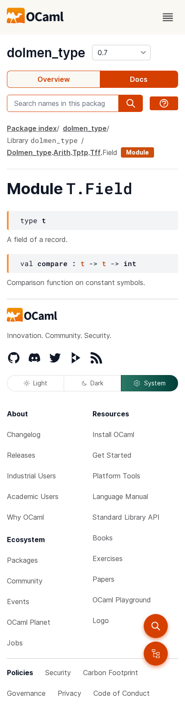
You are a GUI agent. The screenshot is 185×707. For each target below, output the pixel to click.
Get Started (112, 455)
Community (25, 581)
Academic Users (33, 496)
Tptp (80, 152)
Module (137, 152)
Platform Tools (116, 475)
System (155, 383)
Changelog (23, 434)
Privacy (69, 693)
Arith (62, 152)
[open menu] (168, 17)
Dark (96, 383)
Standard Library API (126, 517)
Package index (32, 128)
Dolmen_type (29, 152)
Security (58, 672)
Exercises (107, 558)
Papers (103, 579)
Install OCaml (113, 434)
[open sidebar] (156, 654)
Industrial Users (31, 475)
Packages (22, 560)
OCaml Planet (28, 622)
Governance (26, 693)
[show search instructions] (164, 103)
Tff (95, 152)
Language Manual (120, 496)
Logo (100, 620)
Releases (21, 455)
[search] (156, 626)
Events (18, 601)
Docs (139, 79)
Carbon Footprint (110, 672)
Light (40, 383)
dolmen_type (46, 52)
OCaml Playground (121, 599)
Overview (53, 79)
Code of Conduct (121, 693)
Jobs (15, 643)
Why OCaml (25, 517)
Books (102, 537)
